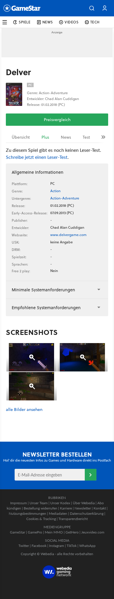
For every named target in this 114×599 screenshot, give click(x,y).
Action (55, 190)
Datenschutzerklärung (86, 513)
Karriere (66, 508)
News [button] (47, 22)
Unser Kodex (60, 502)
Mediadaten (58, 513)
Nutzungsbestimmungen (27, 513)
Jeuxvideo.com (92, 532)
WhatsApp (87, 545)
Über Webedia (84, 502)
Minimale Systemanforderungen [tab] (43, 290)
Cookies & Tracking (41, 518)
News (66, 137)
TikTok (72, 545)
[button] (91, 8)
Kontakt (100, 508)
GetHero (72, 532)
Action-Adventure (64, 198)
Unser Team (39, 502)
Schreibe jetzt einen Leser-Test (37, 157)
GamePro (35, 532)
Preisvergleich (57, 120)
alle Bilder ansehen (24, 409)
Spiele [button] (25, 22)
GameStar (17, 532)
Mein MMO (54, 532)
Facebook (39, 545)
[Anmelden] (90, 475)
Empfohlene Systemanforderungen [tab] (46, 307)
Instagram (56, 545)
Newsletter (83, 508)
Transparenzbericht (73, 518)
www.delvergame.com (68, 234)
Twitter (23, 545)
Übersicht (21, 137)
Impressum (18, 502)
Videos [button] (72, 22)
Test (86, 137)
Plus (45, 137)
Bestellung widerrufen (40, 508)
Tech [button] (95, 22)
